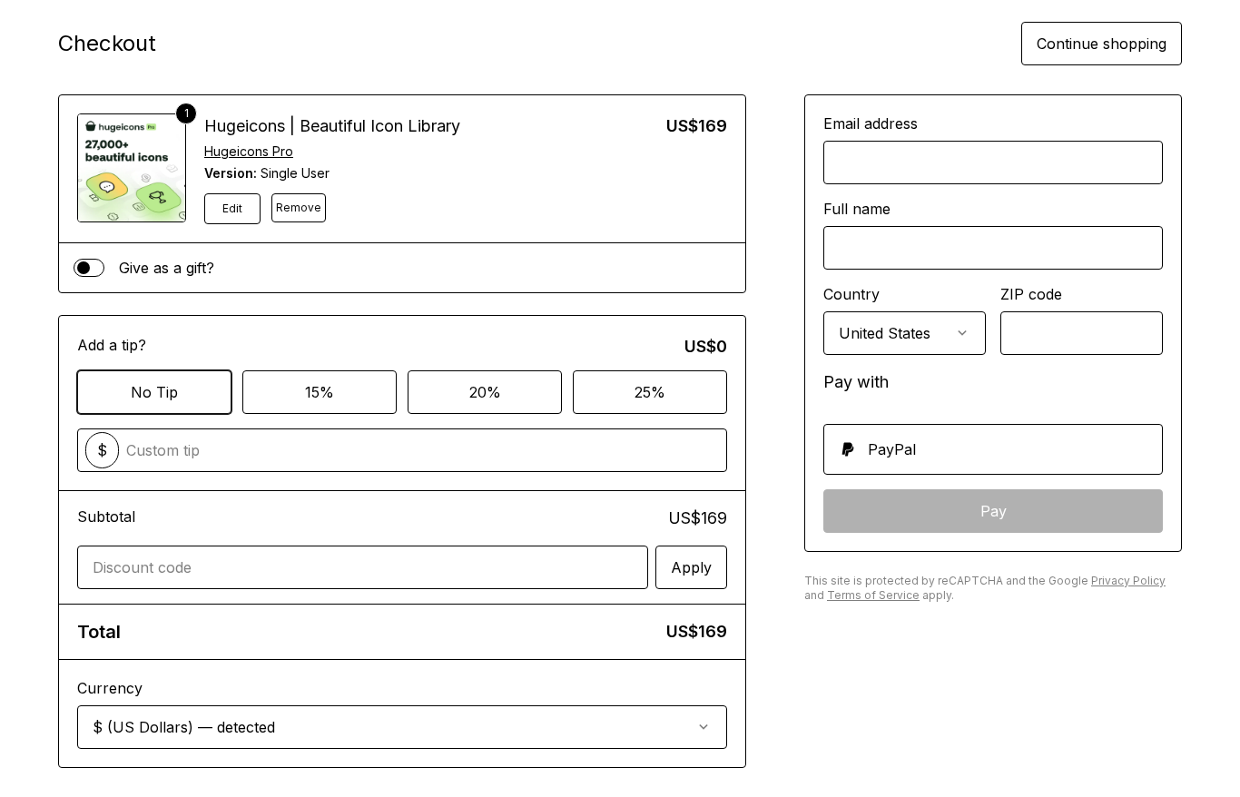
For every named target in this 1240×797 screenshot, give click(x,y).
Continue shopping (1101, 43)
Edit (232, 208)
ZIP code (1031, 294)
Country (851, 294)
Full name (857, 209)
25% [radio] (650, 392)
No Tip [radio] (154, 392)
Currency (110, 688)
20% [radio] (485, 392)
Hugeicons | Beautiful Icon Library (332, 125)
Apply (691, 567)
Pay (993, 511)
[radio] (993, 449)
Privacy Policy (1128, 580)
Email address (870, 123)
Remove (298, 207)
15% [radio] (319, 392)
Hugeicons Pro (248, 151)
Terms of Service (873, 595)
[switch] (89, 268)
